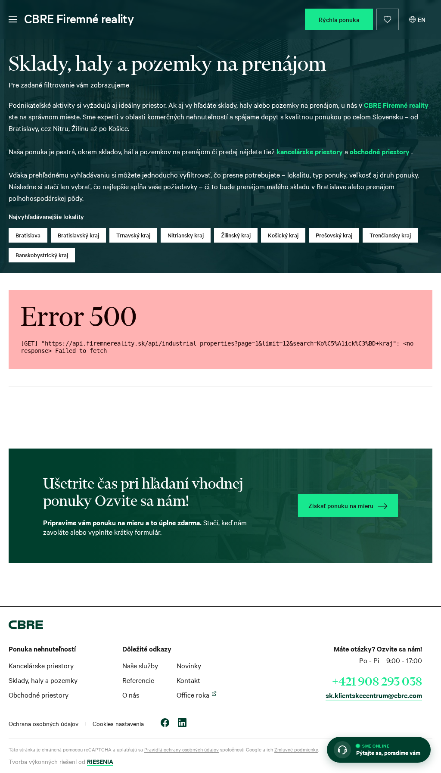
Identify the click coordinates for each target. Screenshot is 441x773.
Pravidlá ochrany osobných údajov (181, 749)
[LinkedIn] (182, 724)
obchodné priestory (380, 151)
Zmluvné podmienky (296, 749)
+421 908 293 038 (377, 681)
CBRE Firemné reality (79, 18)
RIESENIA (100, 761)
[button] (379, 750)
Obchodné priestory (38, 694)
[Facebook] (165, 724)
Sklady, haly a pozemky (43, 680)
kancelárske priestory (310, 151)
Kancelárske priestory (41, 665)
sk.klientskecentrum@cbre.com (374, 695)
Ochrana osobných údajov (43, 723)
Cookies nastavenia (118, 723)
